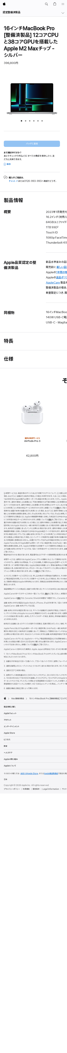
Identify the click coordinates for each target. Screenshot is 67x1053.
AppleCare (53, 282)
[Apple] (5, 698)
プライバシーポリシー (12, 789)
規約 (58, 508)
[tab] (21, 121)
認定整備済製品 (11, 12)
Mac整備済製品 (17, 698)
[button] (46, 4)
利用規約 (26, 789)
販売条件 (36, 789)
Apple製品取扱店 (51, 773)
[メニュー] (63, 4)
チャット (13, 181)
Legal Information (50, 789)
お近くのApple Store (29, 773)
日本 (5, 779)
